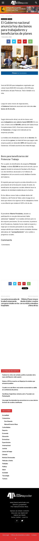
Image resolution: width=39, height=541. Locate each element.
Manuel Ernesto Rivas (11, 424)
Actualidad (9, 16)
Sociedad (5, 472)
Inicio (2, 16)
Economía (5, 433)
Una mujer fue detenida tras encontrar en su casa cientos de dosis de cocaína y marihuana (20, 401)
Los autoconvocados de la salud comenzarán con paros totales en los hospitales (10, 302)
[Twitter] (22, 521)
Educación (5, 436)
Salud (4, 469)
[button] (36, 2)
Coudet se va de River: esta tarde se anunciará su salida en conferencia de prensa (19, 388)
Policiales (5, 463)
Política (10, 19)
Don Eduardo (8, 421)
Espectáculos (6, 442)
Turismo (4, 478)
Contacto (34, 535)
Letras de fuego (7, 451)
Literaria (4, 454)
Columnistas (6, 418)
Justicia (4, 448)
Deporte (5, 430)
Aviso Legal (5, 535)
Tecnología (5, 475)
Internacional (6, 445)
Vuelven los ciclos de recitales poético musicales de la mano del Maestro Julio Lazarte (19, 376)
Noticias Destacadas (8, 457)
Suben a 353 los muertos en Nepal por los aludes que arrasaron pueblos (18, 382)
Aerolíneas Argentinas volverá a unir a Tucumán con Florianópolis (18, 395)
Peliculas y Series (7, 460)
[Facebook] (17, 521)
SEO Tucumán (20, 538)
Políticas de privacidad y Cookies (20, 535)
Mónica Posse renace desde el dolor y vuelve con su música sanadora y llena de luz (29, 302)
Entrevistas (5, 439)
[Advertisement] (20, 79)
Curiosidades (6, 427)
